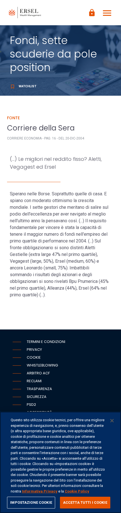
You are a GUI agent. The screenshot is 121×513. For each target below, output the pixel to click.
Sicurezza (36, 396)
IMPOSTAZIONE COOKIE (31, 502)
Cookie (34, 357)
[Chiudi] (112, 420)
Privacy (34, 349)
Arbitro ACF (38, 373)
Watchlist (23, 86)
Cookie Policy (77, 491)
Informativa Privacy (39, 491)
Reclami (34, 381)
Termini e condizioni (46, 341)
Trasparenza (39, 388)
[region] (60, 462)
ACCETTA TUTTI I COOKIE (85, 502)
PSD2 (31, 404)
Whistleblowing (42, 365)
